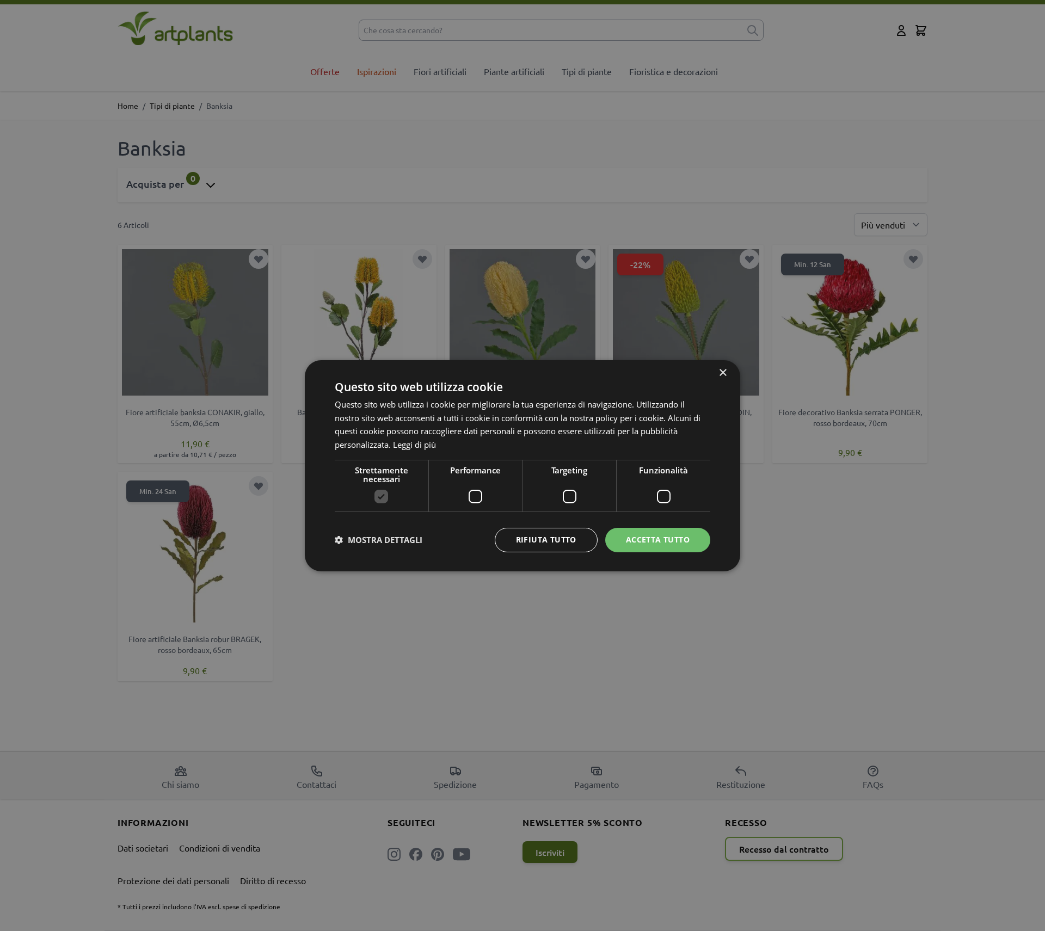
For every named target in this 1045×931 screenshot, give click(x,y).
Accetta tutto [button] (658, 539)
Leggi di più (414, 444)
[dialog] (522, 465)
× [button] (722, 372)
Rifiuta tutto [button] (546, 539)
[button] (378, 540)
